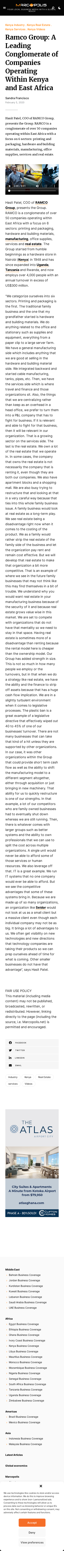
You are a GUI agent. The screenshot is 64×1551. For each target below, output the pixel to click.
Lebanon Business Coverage (25, 1296)
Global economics (16, 1465)
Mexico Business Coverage (24, 1422)
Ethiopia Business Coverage (25, 1329)
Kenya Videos (36, 29)
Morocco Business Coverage (25, 1362)
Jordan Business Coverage (24, 1280)
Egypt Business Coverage (24, 1324)
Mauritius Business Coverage (25, 1356)
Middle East (12, 1269)
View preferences (32, 1542)
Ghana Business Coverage (24, 1334)
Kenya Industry (15, 25)
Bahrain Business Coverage (25, 1274)
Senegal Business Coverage (25, 1378)
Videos (28, 1083)
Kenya (28, 1077)
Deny (32, 1532)
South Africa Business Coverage (27, 1384)
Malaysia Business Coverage (25, 1444)
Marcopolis (12, 1476)
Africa (9, 1318)
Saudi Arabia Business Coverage (28, 1302)
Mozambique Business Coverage (28, 1367)
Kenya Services (15, 29)
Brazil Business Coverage (23, 1416)
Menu (4, 7)
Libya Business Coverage (23, 1351)
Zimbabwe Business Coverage (26, 1400)
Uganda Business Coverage (25, 1395)
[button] (41, 1486)
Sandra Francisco (17, 98)
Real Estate (44, 1077)
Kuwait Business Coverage (24, 1291)
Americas (11, 1411)
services (13, 1083)
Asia (8, 1433)
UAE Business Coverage (23, 1307)
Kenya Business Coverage (24, 1345)
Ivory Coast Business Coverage (27, 1340)
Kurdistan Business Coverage (26, 1285)
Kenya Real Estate (38, 25)
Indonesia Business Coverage (26, 1438)
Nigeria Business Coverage (24, 1373)
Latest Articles (14, 1454)
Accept (32, 1522)
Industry (12, 1077)
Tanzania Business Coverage (25, 1389)
